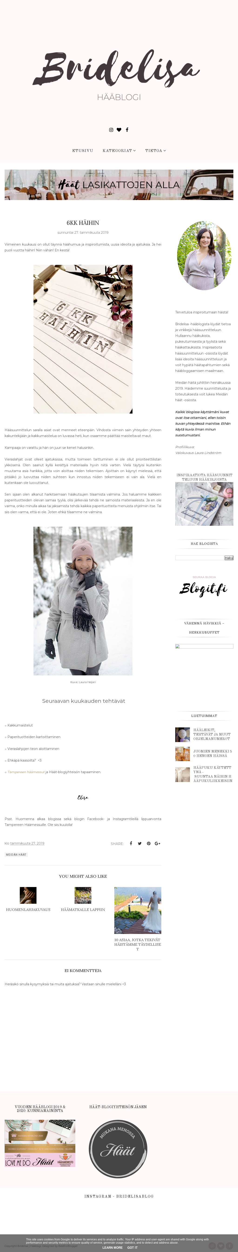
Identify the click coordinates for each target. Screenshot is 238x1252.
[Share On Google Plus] (157, 843)
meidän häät (16, 854)
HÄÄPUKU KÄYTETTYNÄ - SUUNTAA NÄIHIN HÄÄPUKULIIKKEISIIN (212, 774)
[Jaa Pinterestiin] (148, 843)
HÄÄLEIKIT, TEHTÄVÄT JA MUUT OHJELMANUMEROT (212, 735)
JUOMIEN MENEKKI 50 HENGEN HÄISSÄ (212, 754)
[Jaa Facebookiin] (131, 843)
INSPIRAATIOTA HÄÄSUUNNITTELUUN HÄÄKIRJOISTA (204, 478)
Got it (132, 1247)
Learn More (112, 1247)
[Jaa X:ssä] (139, 843)
